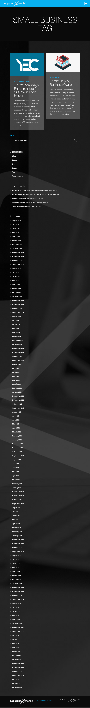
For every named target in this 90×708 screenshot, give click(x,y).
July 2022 (15, 416)
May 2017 (15, 643)
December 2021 (18, 444)
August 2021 (16, 460)
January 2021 (17, 488)
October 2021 (17, 452)
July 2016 (15, 679)
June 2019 (15, 563)
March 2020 (16, 528)
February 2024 (17, 340)
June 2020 (15, 516)
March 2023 (16, 384)
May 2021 (15, 472)
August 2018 (16, 603)
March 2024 (16, 336)
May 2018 (15, 615)
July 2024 (15, 320)
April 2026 (16, 236)
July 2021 (15, 464)
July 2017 (15, 635)
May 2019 (15, 567)
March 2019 (16, 575)
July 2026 (15, 224)
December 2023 (18, 348)
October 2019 (17, 547)
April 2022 (16, 428)
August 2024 (16, 316)
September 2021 (18, 456)
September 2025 (18, 264)
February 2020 (17, 532)
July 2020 (15, 512)
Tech (27, 81)
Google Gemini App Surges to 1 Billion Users (28, 198)
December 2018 (18, 587)
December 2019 (18, 540)
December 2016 (18, 663)
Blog (16, 81)
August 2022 (16, 412)
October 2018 (17, 595)
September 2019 (18, 551)
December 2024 (18, 300)
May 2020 (15, 520)
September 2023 (18, 360)
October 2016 (17, 671)
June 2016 (15, 683)
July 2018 (15, 607)
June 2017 (15, 639)
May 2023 (15, 376)
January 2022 (17, 440)
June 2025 (15, 276)
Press (21, 81)
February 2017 (17, 655)
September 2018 (18, 599)
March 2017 (16, 651)
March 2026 (16, 240)
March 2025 (16, 288)
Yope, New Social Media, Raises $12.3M (26, 206)
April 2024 (16, 332)
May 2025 (15, 280)
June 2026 (15, 228)
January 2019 (17, 583)
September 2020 (18, 504)
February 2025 (17, 292)
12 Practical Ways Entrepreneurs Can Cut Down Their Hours (27, 90)
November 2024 (18, 304)
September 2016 (18, 675)
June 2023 (15, 372)
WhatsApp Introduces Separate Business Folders (30, 202)
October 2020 (17, 500)
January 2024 (17, 344)
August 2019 (16, 555)
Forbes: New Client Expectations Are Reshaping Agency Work (34, 190)
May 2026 (15, 232)
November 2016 (18, 667)
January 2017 (17, 659)
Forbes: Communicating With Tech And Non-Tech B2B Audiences (35, 194)
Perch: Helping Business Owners (62, 83)
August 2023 (16, 364)
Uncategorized (17, 176)
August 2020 (16, 508)
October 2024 (17, 308)
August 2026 (16, 220)
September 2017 (18, 631)
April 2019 (16, 571)
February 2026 (17, 244)
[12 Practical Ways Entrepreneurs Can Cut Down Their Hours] (27, 64)
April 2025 (16, 284)
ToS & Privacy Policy (45, 701)
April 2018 (16, 619)
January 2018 (17, 623)
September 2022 (18, 408)
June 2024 (15, 324)
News (14, 164)
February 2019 (17, 579)
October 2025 (17, 260)
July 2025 (15, 272)
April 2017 (16, 647)
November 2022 (18, 400)
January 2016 (17, 687)
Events (14, 160)
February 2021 (17, 484)
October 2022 (17, 404)
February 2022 (17, 436)
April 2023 (16, 380)
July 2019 (15, 559)
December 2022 (18, 396)
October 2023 (17, 356)
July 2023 (15, 368)
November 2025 (18, 256)
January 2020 (17, 536)
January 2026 (17, 248)
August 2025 (16, 268)
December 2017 (18, 627)
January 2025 (17, 296)
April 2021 (16, 476)
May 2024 (15, 328)
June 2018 (15, 611)
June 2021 (15, 468)
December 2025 (18, 252)
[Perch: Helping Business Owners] (63, 62)
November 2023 (18, 352)
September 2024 (18, 312)
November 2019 (18, 543)
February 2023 (17, 388)
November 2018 (18, 591)
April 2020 (16, 524)
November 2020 (18, 496)
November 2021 (18, 448)
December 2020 (18, 492)
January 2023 (17, 392)
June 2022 (15, 420)
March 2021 (16, 480)
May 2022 (15, 424)
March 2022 (16, 432)
